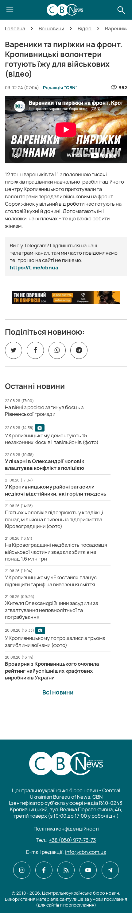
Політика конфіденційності (66, 828)
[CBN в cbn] (66, 870)
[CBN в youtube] (88, 870)
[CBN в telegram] (110, 870)
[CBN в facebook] (43, 870)
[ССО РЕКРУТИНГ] (66, 298)
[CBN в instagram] (21, 870)
